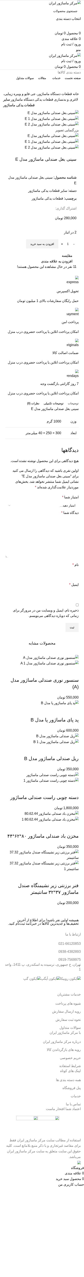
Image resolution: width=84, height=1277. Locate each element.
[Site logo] (65, 3)
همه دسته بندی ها (68, 1080)
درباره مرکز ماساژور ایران (62, 1042)
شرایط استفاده (70, 1066)
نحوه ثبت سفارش (68, 1019)
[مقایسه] (50, 671)
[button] (73, 671)
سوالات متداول (70, 1027)
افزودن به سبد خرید (42, 244)
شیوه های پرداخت (68, 1003)
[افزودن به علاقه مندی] (38, 671)
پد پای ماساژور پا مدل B (55, 720)
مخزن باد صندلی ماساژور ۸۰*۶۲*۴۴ (43, 836)
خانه (75, 94)
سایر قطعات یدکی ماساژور (47, 190)
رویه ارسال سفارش (66, 1011)
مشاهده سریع (61, 671)
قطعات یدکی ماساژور (47, 198)
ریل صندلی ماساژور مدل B (51, 758)
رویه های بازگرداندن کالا (64, 1049)
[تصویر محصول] (49, 663)
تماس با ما (42, 85)
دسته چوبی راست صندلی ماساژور (44, 797)
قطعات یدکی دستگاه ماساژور (31, 99)
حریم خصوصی (70, 1058)
